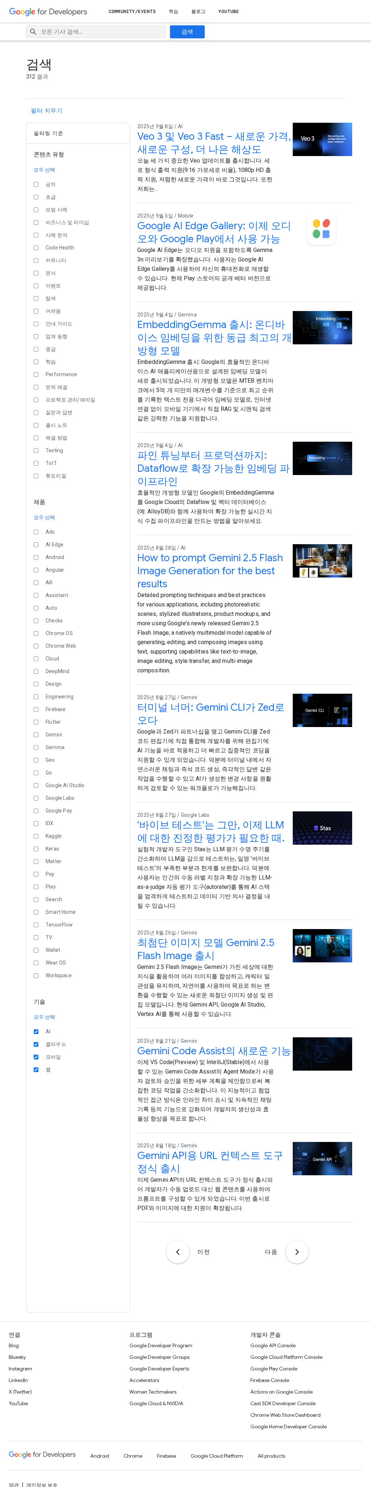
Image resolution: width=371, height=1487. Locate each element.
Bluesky (17, 1357)
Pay (50, 874)
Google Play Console (273, 1368)
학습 (173, 11)
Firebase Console (269, 1380)
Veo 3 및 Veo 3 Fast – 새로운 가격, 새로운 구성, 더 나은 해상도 (214, 143)
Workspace (59, 975)
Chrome (133, 1456)
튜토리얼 (56, 476)
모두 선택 (44, 170)
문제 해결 (56, 387)
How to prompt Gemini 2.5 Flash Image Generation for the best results (210, 570)
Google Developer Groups (159, 1357)
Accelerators (144, 1380)
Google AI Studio (65, 785)
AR (49, 582)
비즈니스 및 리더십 (67, 222)
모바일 (53, 1057)
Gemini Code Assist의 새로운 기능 (214, 1051)
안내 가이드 (59, 324)
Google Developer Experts (159, 1368)
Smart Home (61, 912)
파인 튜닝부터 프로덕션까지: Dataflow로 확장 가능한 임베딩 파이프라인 (213, 468)
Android (55, 557)
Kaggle (54, 836)
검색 (187, 31)
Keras (52, 849)
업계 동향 (56, 336)
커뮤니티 (56, 260)
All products (271, 1456)
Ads (50, 532)
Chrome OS (59, 633)
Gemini (54, 735)
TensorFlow (59, 925)
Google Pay (59, 811)
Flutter (53, 722)
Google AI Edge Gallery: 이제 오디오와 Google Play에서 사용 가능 (214, 232)
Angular (55, 570)
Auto (51, 608)
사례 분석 (56, 235)
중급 (51, 349)
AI (48, 1031)
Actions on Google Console (281, 1392)
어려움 (53, 311)
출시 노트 (56, 425)
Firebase (56, 709)
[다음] (297, 1252)
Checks (54, 620)
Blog (14, 1345)
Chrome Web (61, 646)
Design (54, 684)
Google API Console (273, 1345)
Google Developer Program (160, 1345)
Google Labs (60, 798)
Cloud (52, 658)
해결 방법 (56, 438)
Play (51, 887)
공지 (51, 184)
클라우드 (56, 1044)
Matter (54, 861)
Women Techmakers (152, 1392)
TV (49, 937)
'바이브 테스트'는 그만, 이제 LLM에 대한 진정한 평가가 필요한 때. (211, 831)
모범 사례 (56, 210)
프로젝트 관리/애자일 (70, 400)
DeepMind (58, 671)
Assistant (57, 595)
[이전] (177, 1252)
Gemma (55, 747)
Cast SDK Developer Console (283, 1403)
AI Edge (54, 544)
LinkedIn (18, 1380)
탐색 (51, 298)
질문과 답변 (59, 412)
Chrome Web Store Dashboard (285, 1415)
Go (49, 773)
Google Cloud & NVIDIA (156, 1403)
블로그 (198, 11)
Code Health (60, 248)
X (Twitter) (20, 1392)
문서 (51, 273)
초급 (51, 197)
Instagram (20, 1368)
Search (54, 899)
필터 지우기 (46, 110)
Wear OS (56, 963)
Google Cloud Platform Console (286, 1357)
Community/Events (132, 11)
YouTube (228, 11)
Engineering (60, 697)
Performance (61, 374)
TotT (51, 463)
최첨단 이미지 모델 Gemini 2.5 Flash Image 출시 (205, 949)
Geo (50, 760)
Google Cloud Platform (217, 1456)
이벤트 (53, 286)
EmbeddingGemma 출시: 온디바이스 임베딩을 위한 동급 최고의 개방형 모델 (214, 337)
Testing (54, 450)
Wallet (53, 950)
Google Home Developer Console (288, 1426)
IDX (50, 823)
